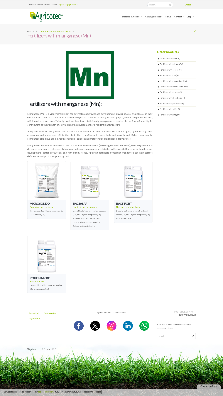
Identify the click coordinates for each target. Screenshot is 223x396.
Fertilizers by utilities (130, 16)
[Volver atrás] (195, 31)
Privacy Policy (34, 313)
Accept (98, 392)
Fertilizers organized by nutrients (55, 31)
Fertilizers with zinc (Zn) (170, 115)
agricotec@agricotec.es (68, 4)
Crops (190, 16)
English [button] (188, 4)
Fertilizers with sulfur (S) (170, 109)
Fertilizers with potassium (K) (172, 103)
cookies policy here (46, 392)
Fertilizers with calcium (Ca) (171, 64)
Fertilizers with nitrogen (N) (171, 92)
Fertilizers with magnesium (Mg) (173, 81)
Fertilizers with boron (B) (170, 59)
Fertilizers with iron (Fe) (169, 75)
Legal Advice (34, 318)
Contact (178, 16)
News (168, 16)
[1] (193, 336)
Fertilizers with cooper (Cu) (171, 70)
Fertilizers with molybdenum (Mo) (174, 87)
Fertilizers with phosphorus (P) (172, 98)
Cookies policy (50, 313)
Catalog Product (153, 16)
